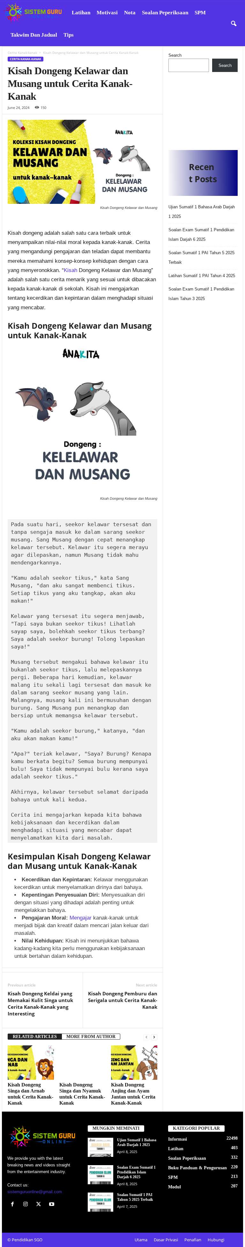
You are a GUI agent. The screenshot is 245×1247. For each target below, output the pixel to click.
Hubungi (216, 1240)
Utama (141, 1240)
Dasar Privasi (166, 1240)
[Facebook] (13, 1204)
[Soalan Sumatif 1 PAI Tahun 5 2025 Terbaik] (100, 1202)
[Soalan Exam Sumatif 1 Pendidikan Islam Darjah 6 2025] (100, 1174)
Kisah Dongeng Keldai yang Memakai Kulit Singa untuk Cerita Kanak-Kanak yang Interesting (40, 1003)
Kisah (71, 270)
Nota (130, 13)
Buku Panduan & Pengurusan (197, 1167)
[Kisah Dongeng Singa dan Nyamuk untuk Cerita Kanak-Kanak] (82, 1062)
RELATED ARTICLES (35, 1036)
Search (175, 55)
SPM (200, 13)
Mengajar (81, 918)
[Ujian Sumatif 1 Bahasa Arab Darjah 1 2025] (100, 1147)
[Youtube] (52, 1204)
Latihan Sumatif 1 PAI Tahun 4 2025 (201, 275)
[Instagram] (26, 1204)
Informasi (177, 1139)
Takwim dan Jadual (34, 35)
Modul (174, 1187)
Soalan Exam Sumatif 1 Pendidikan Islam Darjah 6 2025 (136, 1172)
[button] (233, 24)
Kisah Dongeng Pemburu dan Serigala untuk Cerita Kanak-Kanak (122, 1000)
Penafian (192, 1240)
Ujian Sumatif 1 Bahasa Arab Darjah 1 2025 (136, 1142)
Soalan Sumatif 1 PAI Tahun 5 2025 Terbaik (135, 1197)
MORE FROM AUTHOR (90, 1036)
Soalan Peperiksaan (165, 13)
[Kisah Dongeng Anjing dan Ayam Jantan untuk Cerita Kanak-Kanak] (134, 1062)
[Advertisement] (203, 108)
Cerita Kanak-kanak (22, 52)
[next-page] (154, 1037)
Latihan (81, 13)
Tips (68, 35)
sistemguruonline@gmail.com (34, 1191)
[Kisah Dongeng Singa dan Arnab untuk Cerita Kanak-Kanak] (31, 1062)
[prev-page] (146, 1037)
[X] (40, 1204)
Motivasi (107, 13)
